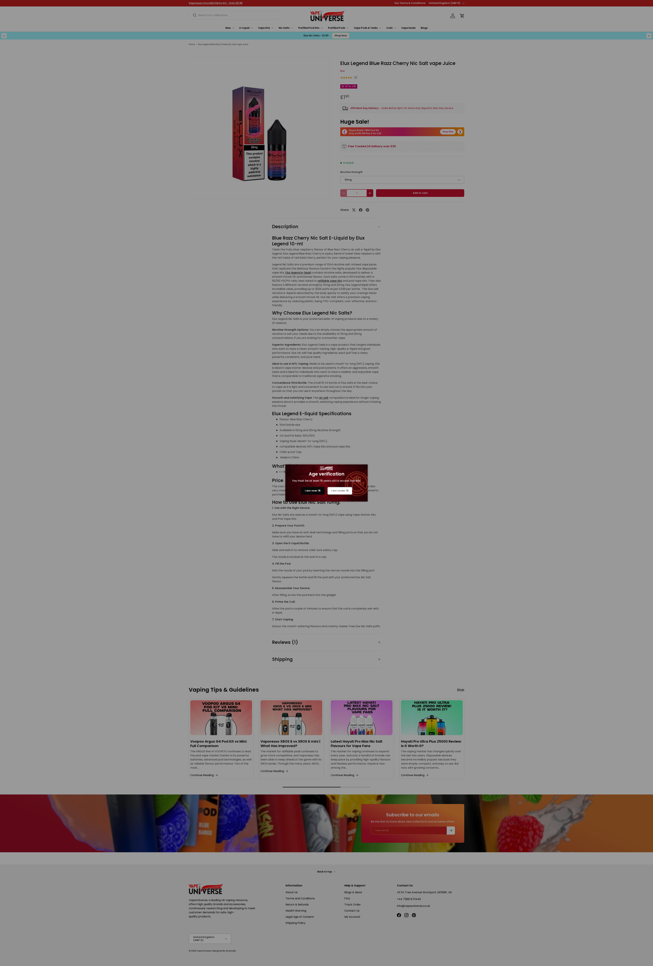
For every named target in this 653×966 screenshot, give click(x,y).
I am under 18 (340, 490)
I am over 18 (313, 490)
